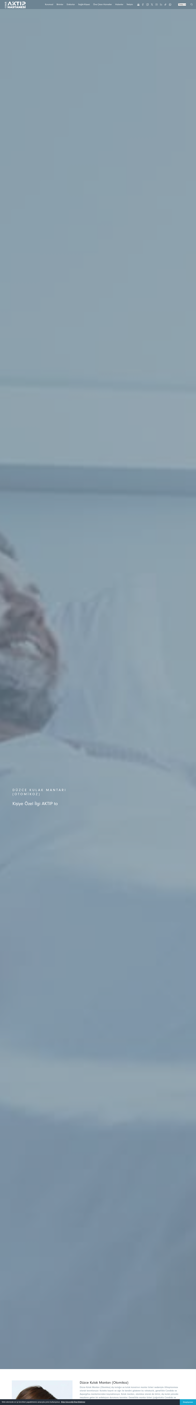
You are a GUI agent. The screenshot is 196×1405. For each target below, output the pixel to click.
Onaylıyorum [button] (188, 1402)
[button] (73, 1402)
